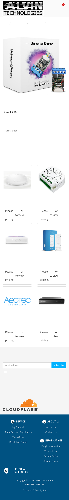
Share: (7, 112)
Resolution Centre (18, 442)
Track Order (18, 437)
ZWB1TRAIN (12, 318)
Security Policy (51, 461)
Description (11, 130)
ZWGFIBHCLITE (14, 257)
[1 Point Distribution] (23, 8)
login (14, 119)
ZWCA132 (45, 197)
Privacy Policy (51, 456)
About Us (51, 427)
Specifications (30, 130)
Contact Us (50, 432)
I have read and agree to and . (36, 373)
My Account (18, 427)
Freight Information (51, 446)
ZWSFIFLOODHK (14, 197)
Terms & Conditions (43, 371)
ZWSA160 (45, 257)
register (26, 119)
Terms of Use (51, 451)
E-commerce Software (31, 490)
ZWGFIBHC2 (47, 318)
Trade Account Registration (18, 432)
